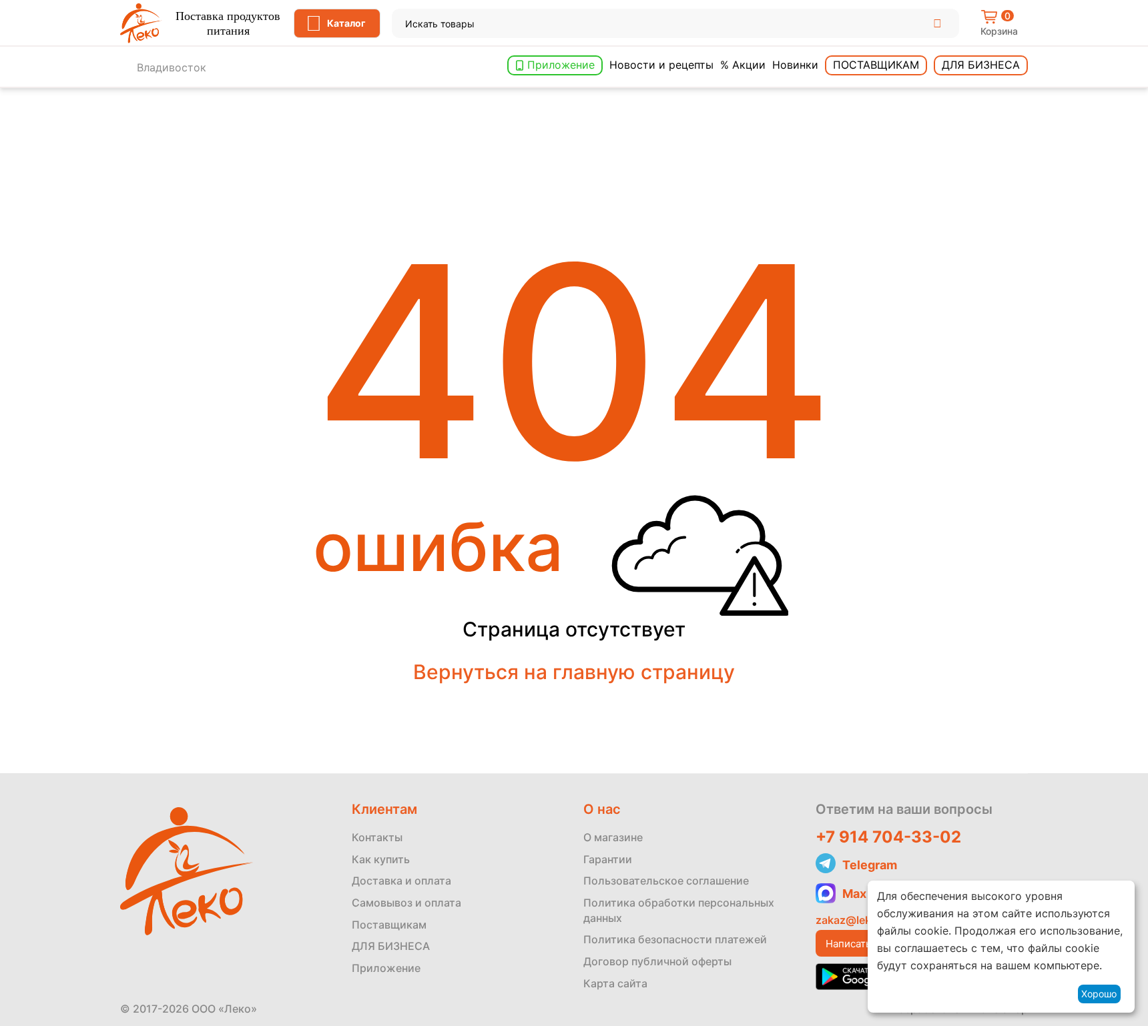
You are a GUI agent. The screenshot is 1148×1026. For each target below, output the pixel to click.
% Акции (743, 64)
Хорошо (1099, 993)
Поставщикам (876, 64)
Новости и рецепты (661, 64)
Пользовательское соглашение (666, 880)
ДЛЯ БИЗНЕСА (391, 946)
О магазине (613, 837)
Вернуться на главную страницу (574, 672)
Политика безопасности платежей (675, 939)
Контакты (377, 837)
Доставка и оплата (401, 880)
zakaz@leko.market (866, 920)
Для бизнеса (981, 64)
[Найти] (937, 23)
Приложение (561, 64)
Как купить (381, 859)
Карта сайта (615, 983)
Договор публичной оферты (657, 961)
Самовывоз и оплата (406, 902)
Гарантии (607, 859)
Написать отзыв (864, 943)
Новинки (795, 64)
